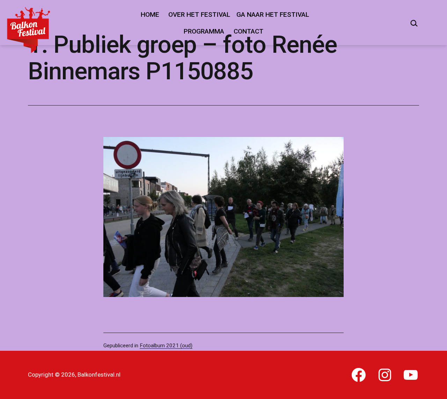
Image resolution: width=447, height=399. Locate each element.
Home (150, 14)
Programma (204, 31)
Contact (248, 31)
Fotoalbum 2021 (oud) (166, 345)
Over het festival (199, 14)
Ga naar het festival (272, 14)
